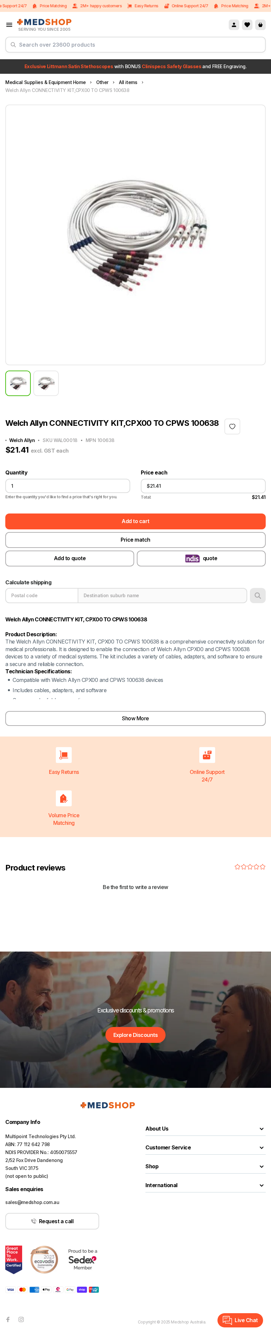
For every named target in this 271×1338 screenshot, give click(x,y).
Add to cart (135, 521)
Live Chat (246, 1320)
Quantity (16, 472)
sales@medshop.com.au (32, 1202)
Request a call (56, 1221)
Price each (154, 472)
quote (210, 558)
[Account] (234, 25)
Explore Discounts (135, 1035)
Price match (135, 539)
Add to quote (70, 558)
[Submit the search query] (13, 47)
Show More (135, 718)
